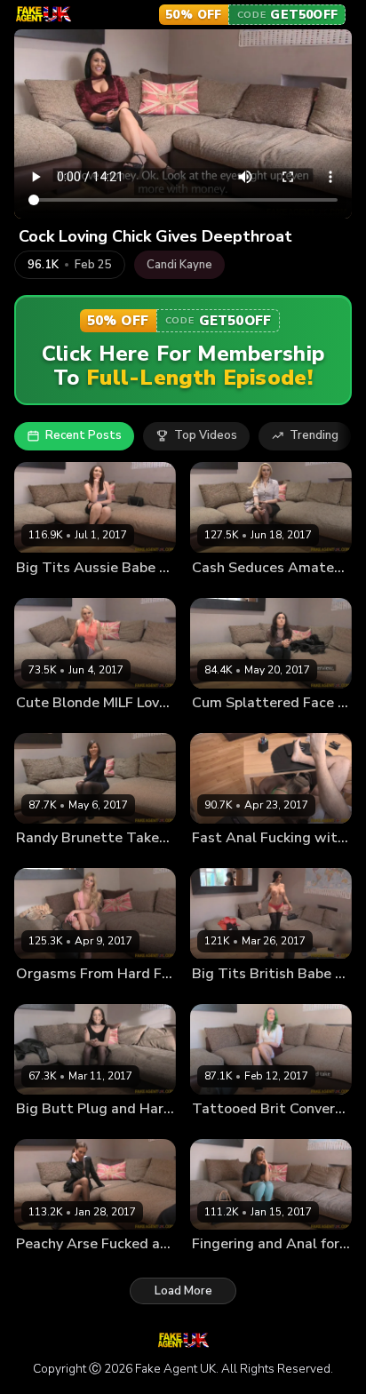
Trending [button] (314, 435)
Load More (183, 1291)
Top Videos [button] (205, 435)
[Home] (43, 14)
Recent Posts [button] (83, 435)
